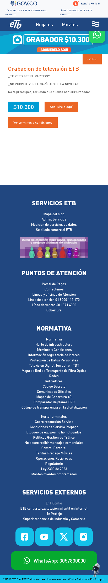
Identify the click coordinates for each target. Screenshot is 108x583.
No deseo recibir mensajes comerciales (54, 443)
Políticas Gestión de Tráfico (54, 437)
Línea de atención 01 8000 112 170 (54, 300)
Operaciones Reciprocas (54, 458)
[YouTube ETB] (44, 536)
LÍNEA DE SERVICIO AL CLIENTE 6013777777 (76, 12)
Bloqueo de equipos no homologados (54, 432)
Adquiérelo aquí (61, 107)
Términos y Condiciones (54, 350)
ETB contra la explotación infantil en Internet (54, 508)
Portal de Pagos (54, 284)
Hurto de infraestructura (54, 344)
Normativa (54, 339)
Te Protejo (54, 514)
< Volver (92, 59)
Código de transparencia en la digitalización (54, 407)
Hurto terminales (54, 417)
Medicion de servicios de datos (54, 225)
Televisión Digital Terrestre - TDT (54, 365)
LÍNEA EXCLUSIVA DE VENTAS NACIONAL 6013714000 (26, 12)
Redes (54, 376)
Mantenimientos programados (54, 474)
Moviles (70, 24)
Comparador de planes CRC (54, 402)
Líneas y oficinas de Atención (54, 294)
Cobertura (54, 310)
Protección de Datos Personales (54, 360)
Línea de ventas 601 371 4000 (54, 305)
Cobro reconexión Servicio (54, 422)
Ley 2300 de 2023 (54, 469)
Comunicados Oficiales (54, 392)
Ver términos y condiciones (32, 122)
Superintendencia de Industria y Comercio (54, 519)
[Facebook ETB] (24, 536)
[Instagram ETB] (83, 536)
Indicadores (54, 381)
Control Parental (54, 448)
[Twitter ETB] (64, 536)
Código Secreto (54, 386)
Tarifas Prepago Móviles (54, 453)
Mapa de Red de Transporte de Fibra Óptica (54, 371)
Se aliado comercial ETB (54, 230)
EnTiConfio (54, 503)
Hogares (44, 24)
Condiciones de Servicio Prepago (54, 427)
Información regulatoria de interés (54, 355)
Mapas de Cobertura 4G (54, 397)
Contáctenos (54, 289)
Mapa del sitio (54, 214)
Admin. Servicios (54, 219)
